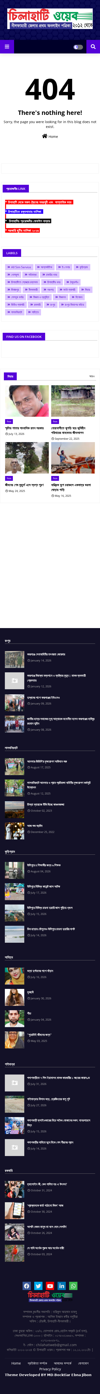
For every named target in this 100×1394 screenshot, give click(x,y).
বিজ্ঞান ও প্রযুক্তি (41, 297)
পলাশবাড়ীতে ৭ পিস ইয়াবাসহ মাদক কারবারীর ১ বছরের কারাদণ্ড (58, 1077)
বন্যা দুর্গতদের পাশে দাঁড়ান (40, 971)
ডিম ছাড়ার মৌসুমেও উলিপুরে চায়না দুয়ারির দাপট (51, 929)
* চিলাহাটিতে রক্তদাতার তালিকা (24, 211)
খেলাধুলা (15, 275)
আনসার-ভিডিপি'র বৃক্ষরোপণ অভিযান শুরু (47, 761)
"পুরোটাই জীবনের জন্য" (39, 1034)
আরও (91, 376)
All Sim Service (21, 267)
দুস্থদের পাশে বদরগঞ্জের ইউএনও (43, 697)
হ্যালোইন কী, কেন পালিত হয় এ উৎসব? (47, 1184)
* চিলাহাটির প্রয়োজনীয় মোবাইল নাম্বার (28, 221)
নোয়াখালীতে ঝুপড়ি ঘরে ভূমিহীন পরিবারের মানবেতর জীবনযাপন (68, 430)
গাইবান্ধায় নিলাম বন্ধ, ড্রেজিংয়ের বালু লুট (48, 1099)
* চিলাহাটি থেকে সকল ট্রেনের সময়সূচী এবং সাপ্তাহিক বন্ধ (39, 202)
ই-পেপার (66, 267)
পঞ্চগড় (50, 290)
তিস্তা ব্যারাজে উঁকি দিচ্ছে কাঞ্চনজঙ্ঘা (45, 804)
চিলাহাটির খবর (53, 282)
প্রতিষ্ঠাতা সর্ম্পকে (37, 1363)
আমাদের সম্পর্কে (62, 1363)
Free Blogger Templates (64, 1382)
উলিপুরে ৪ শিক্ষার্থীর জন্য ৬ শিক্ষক (43, 865)
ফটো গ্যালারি (69, 290)
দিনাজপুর (15, 290)
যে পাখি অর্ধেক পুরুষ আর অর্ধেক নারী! (45, 1248)
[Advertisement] (50, 567)
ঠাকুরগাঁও (74, 282)
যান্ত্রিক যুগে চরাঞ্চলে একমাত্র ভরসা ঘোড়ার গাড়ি (71, 487)
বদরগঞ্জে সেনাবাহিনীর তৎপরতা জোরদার (46, 654)
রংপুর (52, 305)
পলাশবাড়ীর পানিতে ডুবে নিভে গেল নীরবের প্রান (50, 1142)
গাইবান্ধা (32, 275)
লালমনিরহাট (16, 312)
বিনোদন (78, 297)
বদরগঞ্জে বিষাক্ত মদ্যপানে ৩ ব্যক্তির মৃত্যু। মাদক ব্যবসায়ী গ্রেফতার (56, 677)
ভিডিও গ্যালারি (17, 305)
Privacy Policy (50, 1369)
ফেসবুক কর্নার (17, 297)
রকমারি (37, 305)
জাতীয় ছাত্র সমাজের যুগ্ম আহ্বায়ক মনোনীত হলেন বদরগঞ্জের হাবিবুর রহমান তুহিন (60, 721)
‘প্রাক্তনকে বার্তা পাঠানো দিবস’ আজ (45, 1205)
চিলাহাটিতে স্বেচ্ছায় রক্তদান (24, 282)
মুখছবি (30, 992)
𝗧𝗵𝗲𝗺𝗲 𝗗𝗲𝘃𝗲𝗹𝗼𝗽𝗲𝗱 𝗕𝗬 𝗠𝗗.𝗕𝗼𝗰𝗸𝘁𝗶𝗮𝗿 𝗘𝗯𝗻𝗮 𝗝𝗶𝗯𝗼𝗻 (48, 1374)
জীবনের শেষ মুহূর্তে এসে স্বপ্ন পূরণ (24, 484)
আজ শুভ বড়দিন (34, 825)
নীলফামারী (33, 290)
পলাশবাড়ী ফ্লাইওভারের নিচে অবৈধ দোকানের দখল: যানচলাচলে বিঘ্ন (58, 1122)
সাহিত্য (35, 312)
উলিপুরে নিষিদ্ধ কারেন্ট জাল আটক (43, 886)
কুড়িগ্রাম (84, 267)
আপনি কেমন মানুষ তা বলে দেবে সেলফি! (47, 1226)
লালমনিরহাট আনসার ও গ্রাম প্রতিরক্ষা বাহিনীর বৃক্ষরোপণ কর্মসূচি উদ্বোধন (59, 785)
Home (53, 136)
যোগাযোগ (83, 1363)
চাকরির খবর (51, 275)
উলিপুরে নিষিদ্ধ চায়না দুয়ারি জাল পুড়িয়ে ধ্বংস (50, 907)
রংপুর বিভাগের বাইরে (74, 305)
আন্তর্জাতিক (46, 267)
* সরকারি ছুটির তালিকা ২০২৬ (22, 230)
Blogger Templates (42, 1379)
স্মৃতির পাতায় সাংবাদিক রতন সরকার (24, 428)
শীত (29, 1013)
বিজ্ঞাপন (62, 297)
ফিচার (87, 290)
